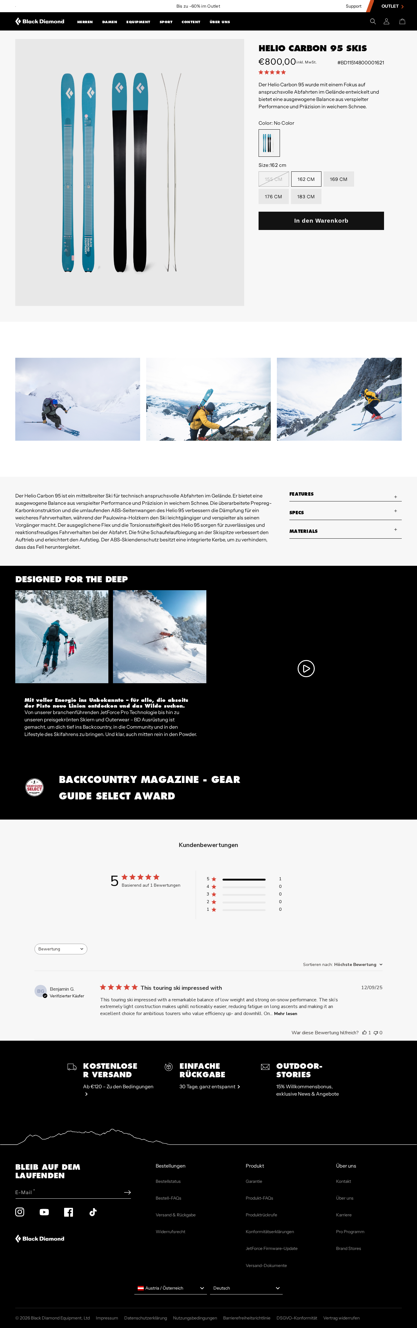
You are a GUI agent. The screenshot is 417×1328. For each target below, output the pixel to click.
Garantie (254, 1181)
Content (191, 22)
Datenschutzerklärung (145, 1318)
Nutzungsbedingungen (195, 1318)
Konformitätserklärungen (270, 1231)
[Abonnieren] (127, 1192)
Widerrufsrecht (170, 1231)
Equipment (138, 22)
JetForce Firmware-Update (272, 1248)
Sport (166, 22)
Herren (85, 22)
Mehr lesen (285, 1014)
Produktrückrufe (261, 1215)
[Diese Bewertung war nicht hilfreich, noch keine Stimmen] (376, 1032)
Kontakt (343, 1181)
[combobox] (60, 949)
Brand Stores (348, 1248)
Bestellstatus (168, 1181)
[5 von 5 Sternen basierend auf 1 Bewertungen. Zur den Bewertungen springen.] (273, 72)
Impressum (107, 1318)
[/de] (40, 21)
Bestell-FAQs (168, 1198)
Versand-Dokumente (266, 1265)
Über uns (220, 22)
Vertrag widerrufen (341, 1318)
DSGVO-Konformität (297, 1318)
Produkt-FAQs (259, 1198)
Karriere (344, 1215)
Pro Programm (350, 1231)
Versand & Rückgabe (176, 1215)
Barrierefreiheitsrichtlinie (246, 1318)
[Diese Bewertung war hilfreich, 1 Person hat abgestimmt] (364, 1032)
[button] (85, 21)
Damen (110, 22)
